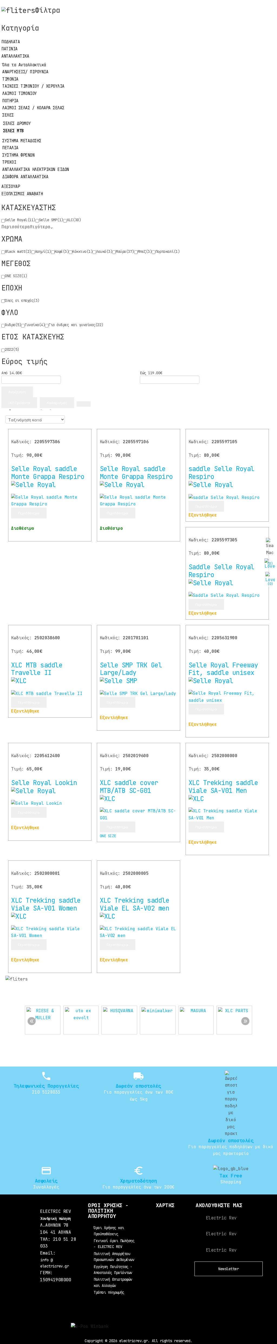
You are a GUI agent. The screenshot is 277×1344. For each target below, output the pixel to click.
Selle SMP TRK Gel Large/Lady (131, 669)
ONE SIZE (108, 835)
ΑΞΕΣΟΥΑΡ (10, 186)
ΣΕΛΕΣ (8, 115)
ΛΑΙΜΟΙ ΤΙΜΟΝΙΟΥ (19, 93)
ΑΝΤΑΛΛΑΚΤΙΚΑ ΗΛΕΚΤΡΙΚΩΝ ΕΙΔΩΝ (35, 169)
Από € (11, 372)
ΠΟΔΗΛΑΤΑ (10, 42)
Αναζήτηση (17, 391)
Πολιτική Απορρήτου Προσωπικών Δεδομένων (114, 1256)
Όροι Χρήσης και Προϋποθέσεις (109, 1230)
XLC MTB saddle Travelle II (36, 669)
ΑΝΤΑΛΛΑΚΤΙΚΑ (15, 56)
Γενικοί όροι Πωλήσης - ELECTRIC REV (114, 1243)
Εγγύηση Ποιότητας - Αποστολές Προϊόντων (113, 1269)
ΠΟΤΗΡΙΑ (10, 101)
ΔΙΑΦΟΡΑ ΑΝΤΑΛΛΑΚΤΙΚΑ (25, 177)
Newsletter (228, 1268)
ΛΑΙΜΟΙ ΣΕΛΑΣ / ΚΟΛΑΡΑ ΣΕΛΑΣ (33, 108)
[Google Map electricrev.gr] (165, 1230)
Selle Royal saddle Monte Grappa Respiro (47, 473)
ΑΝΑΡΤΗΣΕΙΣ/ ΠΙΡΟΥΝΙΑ (25, 72)
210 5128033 (46, 1092)
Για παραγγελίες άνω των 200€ (138, 1187)
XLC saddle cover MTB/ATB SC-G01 (129, 787)
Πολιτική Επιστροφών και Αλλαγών (113, 1282)
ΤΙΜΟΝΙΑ (10, 79)
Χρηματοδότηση (138, 1181)
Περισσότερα (28, 513)
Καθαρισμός (57, 402)
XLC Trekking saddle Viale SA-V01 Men (223, 787)
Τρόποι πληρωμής (109, 1292)
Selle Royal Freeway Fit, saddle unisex (223, 669)
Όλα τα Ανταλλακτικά (24, 65)
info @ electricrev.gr (54, 1262)
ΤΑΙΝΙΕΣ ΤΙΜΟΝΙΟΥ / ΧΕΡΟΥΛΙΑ (33, 86)
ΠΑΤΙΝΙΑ (9, 49)
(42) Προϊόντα (19, 402)
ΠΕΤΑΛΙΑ (10, 148)
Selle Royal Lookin (44, 783)
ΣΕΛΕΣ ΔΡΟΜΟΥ (17, 123)
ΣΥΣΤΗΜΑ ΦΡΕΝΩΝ (18, 155)
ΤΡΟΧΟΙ (9, 162)
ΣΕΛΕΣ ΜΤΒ (13, 131)
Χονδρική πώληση (55, 1218)
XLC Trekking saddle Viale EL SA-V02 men (134, 904)
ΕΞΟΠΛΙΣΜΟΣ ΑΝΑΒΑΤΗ (22, 194)
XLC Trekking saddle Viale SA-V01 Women (46, 904)
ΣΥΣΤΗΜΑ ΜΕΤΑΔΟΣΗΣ (21, 141)
